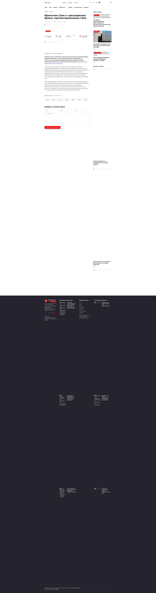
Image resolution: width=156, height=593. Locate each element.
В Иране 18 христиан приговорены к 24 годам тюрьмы (100, 163)
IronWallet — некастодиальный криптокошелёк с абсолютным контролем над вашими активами (101, 23)
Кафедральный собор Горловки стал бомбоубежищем (106, 304)
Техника (70, 7)
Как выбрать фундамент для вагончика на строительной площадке (101, 45)
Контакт (76, 2)
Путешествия (78, 7)
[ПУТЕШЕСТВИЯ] (102, 55)
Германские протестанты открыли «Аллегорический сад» (106, 491)
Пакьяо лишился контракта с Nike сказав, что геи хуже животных (102, 263)
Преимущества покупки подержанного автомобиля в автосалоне (105, 398)
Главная (64, 2)
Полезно (86, 7)
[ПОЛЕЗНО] (102, 17)
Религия (48, 31)
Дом (46, 7)
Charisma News (59, 63)
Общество (62, 7)
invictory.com (52, 63)
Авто (50, 7)
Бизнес (55, 7)
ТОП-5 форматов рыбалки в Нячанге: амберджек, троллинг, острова (101, 59)
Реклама (70, 2)
